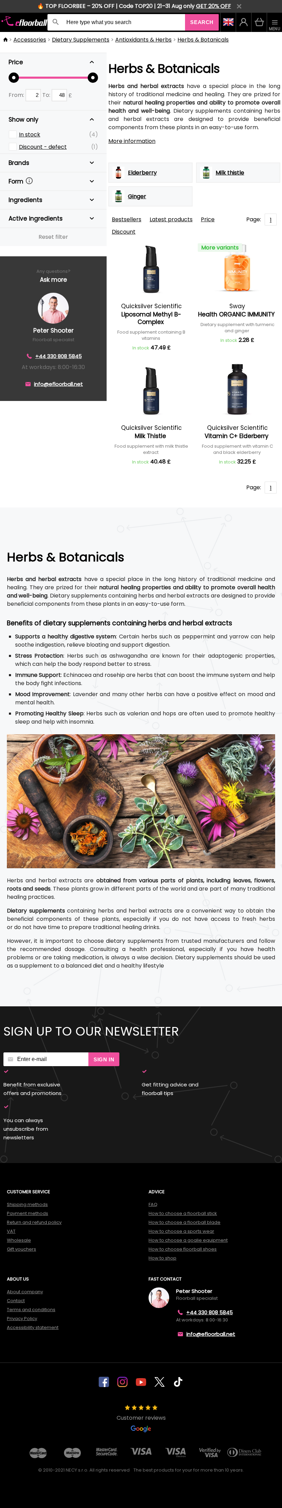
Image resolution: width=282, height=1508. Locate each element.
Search (202, 22)
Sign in (104, 1059)
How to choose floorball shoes (183, 1249)
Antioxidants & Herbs (143, 40)
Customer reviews (141, 1418)
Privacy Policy (22, 1318)
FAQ (153, 1204)
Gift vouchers (21, 1249)
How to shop (162, 1258)
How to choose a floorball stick (183, 1213)
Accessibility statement (32, 1327)
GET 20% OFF (213, 6)
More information (131, 141)
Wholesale (19, 1240)
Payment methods (27, 1213)
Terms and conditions (31, 1309)
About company (25, 1291)
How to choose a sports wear (181, 1231)
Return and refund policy (34, 1222)
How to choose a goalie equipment (188, 1240)
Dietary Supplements (80, 40)
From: (17, 95)
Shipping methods (27, 1204)
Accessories (29, 40)
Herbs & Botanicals (203, 40)
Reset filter (53, 237)
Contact (16, 1300)
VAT (11, 1231)
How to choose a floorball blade (184, 1222)
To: (47, 95)
